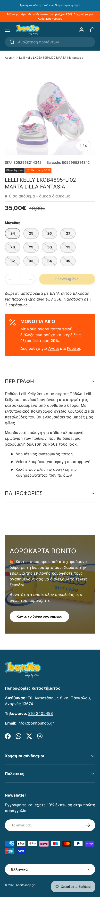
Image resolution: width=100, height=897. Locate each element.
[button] (92, 29)
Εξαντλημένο (67, 279)
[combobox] (50, 42)
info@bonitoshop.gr (35, 723)
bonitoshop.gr (25, 885)
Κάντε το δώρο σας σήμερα (39, 616)
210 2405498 (40, 713)
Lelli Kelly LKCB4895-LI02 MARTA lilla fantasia (51, 57)
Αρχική (10, 57)
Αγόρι (41, 18)
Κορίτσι (56, 18)
